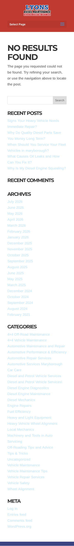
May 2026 (14, 214)
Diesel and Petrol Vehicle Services (34, 376)
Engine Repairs (19, 406)
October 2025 (18, 255)
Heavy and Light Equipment (29, 418)
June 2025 (15, 273)
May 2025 (14, 279)
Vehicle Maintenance (23, 465)
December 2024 (19, 291)
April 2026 (15, 220)
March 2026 (16, 226)
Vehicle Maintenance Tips (27, 471)
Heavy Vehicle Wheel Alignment (32, 424)
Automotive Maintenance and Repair (36, 346)
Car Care (14, 370)
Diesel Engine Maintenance (28, 394)
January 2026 (18, 237)
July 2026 (14, 202)
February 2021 (18, 315)
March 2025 (16, 285)
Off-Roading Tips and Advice (30, 447)
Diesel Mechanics (21, 400)
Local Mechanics (20, 430)
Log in (12, 509)
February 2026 (18, 231)
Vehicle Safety (18, 483)
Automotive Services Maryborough (34, 364)
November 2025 (19, 249)
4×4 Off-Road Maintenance (28, 334)
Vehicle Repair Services (26, 477)
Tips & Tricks (17, 453)
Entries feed (16, 515)
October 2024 (18, 297)
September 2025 (20, 261)
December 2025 (19, 243)
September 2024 (20, 303)
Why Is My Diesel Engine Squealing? (36, 168)
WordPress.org (19, 526)
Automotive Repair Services (29, 358)
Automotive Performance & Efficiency (37, 352)
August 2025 (17, 267)
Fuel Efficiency (19, 412)
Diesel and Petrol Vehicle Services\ (34, 382)
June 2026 (15, 208)
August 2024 (17, 309)
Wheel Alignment (20, 489)
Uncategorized (18, 459)
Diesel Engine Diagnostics (28, 388)
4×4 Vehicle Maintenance (27, 340)
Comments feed (19, 521)
